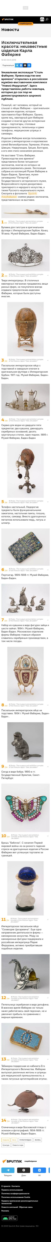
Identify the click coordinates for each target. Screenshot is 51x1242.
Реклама (5, 1211)
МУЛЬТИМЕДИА (25, 1140)
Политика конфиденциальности (15, 1193)
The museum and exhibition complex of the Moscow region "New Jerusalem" (25, 222)
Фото (14, 1140)
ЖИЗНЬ (38, 1140)
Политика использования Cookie (15, 1197)
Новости (6, 1140)
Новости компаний (9, 1207)
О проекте (5, 1186)
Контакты (16, 1186)
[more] (48, 222)
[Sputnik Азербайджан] (8, 20)
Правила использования (12, 1190)
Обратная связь (26, 1207)
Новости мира (18, 1145)
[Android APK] (9, 1218)
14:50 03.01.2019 (8, 60)
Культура (6, 1145)
